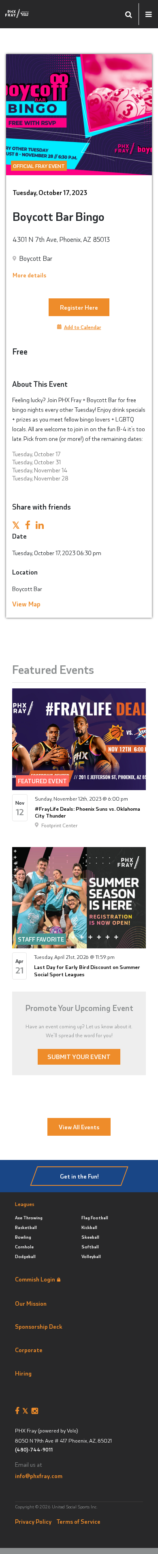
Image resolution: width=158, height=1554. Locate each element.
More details (29, 275)
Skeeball (90, 1237)
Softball (90, 1247)
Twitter (27, 1411)
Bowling (23, 1237)
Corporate (29, 1350)
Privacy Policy (33, 1521)
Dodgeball (25, 1256)
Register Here (79, 307)
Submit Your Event (79, 1056)
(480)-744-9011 (34, 1450)
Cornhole (24, 1247)
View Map (26, 603)
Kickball (89, 1227)
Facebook (18, 1411)
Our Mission (31, 1303)
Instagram (36, 1411)
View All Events (79, 1127)
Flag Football (94, 1217)
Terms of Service (78, 1521)
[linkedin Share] (40, 526)
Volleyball (91, 1256)
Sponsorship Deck (38, 1326)
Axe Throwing (29, 1217)
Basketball (26, 1227)
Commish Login (35, 1279)
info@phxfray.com (38, 1476)
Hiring (23, 1373)
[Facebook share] (27, 526)
